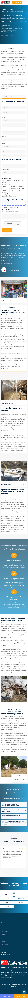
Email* (3, 117)
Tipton (7, 894)
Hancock (7, 898)
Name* (4, 104)
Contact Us (3, 941)
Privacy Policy (4, 944)
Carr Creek (22, 891)
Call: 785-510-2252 (5, 954)
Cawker (21, 902)
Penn (22, 894)
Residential (4, 928)
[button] (25, 2)
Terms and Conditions (6, 947)
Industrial (4, 934)
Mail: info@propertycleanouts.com (10, 957)
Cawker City (21, 898)
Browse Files (14, 204)
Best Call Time (5, 136)
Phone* (4, 130)
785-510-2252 (15, 271)
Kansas (6, 35)
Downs (7, 891)
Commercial (5, 931)
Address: (4, 143)
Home (2, 35)
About (2, 939)
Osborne (7, 902)
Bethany (7, 906)
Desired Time (5, 169)
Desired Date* (5, 162)
